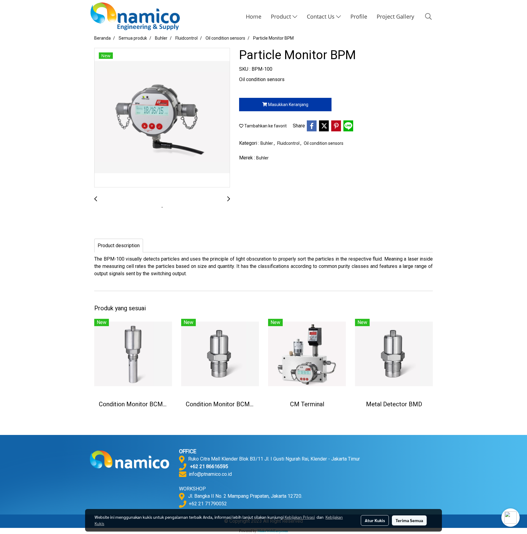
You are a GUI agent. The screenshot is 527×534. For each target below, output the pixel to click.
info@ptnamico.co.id (210, 474)
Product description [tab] (119, 245)
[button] (428, 16)
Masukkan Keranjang (287, 104)
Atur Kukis (375, 520)
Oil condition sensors (323, 143)
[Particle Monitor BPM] (162, 118)
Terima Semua (409, 520)
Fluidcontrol (288, 143)
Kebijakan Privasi (300, 517)
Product (281, 16)
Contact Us (321, 16)
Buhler (267, 143)
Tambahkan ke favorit (265, 125)
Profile (358, 16)
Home (253, 16)
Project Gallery (395, 16)
